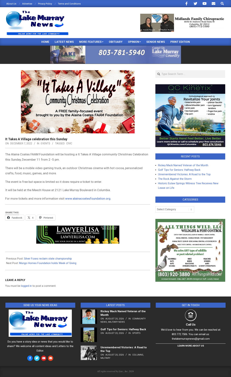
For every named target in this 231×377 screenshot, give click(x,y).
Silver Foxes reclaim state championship (48, 258)
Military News (116, 322)
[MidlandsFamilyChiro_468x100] (182, 15)
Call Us (190, 324)
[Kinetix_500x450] (190, 86)
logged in (26, 285)
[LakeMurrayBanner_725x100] (115, 47)
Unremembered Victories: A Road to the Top (184, 174)
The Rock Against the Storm (175, 178)
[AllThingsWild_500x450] (190, 221)
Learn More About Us (190, 345)
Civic (69, 143)
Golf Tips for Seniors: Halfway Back (179, 169)
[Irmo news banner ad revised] (77, 228)
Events (45, 143)
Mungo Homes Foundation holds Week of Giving (47, 263)
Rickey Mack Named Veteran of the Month (183, 165)
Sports (136, 333)
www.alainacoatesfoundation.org (87, 198)
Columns (137, 354)
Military (105, 358)
